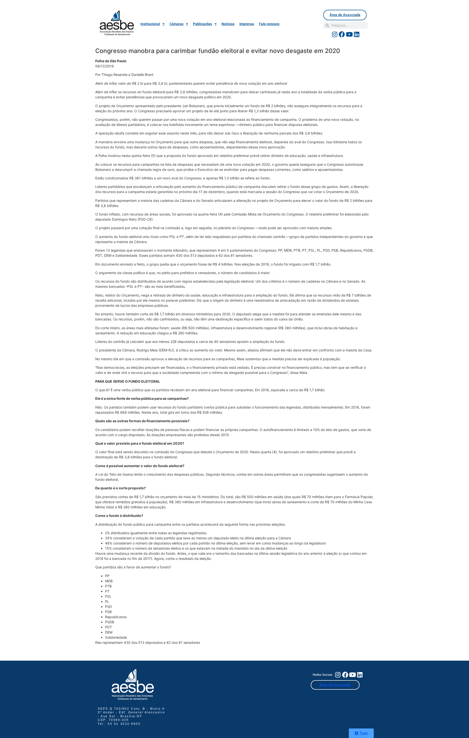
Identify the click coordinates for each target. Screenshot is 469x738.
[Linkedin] (356, 34)
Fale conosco (269, 24)
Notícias (228, 24)
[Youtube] (349, 34)
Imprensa (246, 24)
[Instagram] (334, 34)
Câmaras (176, 24)
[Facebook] (342, 34)
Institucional (150, 24)
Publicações (202, 24)
